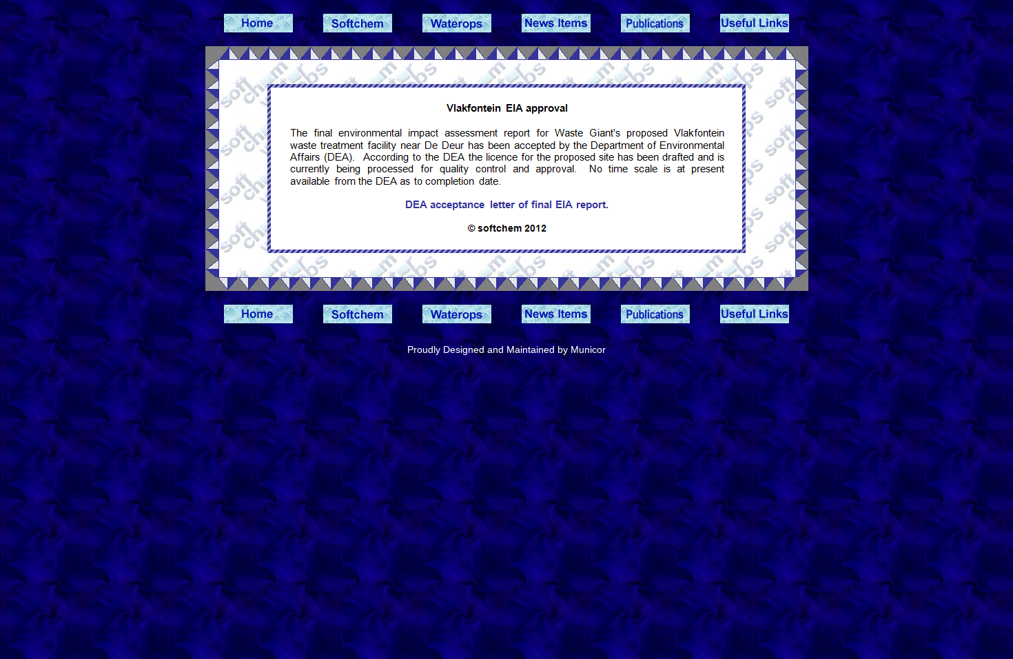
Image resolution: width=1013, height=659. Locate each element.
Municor (588, 349)
